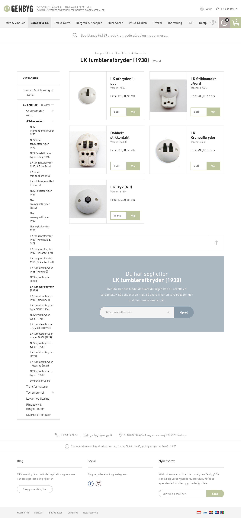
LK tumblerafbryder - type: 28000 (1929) (41, 335)
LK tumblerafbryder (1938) (42, 288)
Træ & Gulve (62, 22)
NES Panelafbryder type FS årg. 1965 (41, 155)
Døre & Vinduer (15, 22)
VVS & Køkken (137, 22)
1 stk (116, 166)
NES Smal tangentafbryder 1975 (39, 143)
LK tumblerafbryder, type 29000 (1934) (41, 307)
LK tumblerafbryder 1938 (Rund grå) (41, 269)
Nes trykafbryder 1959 (40, 228)
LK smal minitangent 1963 (40, 173)
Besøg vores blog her (35, 489)
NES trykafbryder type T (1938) (40, 316)
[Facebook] (91, 484)
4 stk (197, 112)
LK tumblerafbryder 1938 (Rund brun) (41, 297)
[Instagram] (98, 484)
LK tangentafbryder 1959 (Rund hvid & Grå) (41, 239)
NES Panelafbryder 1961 (41, 192)
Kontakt (38, 512)
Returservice (90, 512)
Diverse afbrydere (40, 380)
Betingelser (55, 512)
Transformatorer (37, 386)
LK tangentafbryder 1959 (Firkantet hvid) (42, 260)
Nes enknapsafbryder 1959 (40, 217)
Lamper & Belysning (36, 92)
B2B (190, 22)
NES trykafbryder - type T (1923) (41, 373)
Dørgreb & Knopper (89, 22)
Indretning (175, 22)
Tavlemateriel (35, 392)
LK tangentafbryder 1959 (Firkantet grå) (41, 250)
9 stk (197, 166)
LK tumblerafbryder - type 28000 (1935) (41, 326)
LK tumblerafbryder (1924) (41, 354)
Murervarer (115, 22)
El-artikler (121, 53)
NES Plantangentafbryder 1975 (42, 130)
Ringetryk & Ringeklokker (35, 406)
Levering (73, 512)
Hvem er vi (23, 512)
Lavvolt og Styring (38, 398)
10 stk (117, 215)
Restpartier (206, 22)
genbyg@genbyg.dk (101, 435)
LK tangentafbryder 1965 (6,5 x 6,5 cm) (41, 164)
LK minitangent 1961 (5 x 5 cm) (42, 183)
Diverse (157, 22)
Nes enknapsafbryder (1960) (40, 203)
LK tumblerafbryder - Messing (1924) (41, 363)
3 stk (116, 112)
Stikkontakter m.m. (35, 112)
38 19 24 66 (69, 435)
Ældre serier (138, 53)
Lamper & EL (40, 22)
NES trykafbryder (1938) (40, 279)
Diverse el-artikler (38, 414)
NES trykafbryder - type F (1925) (41, 344)
